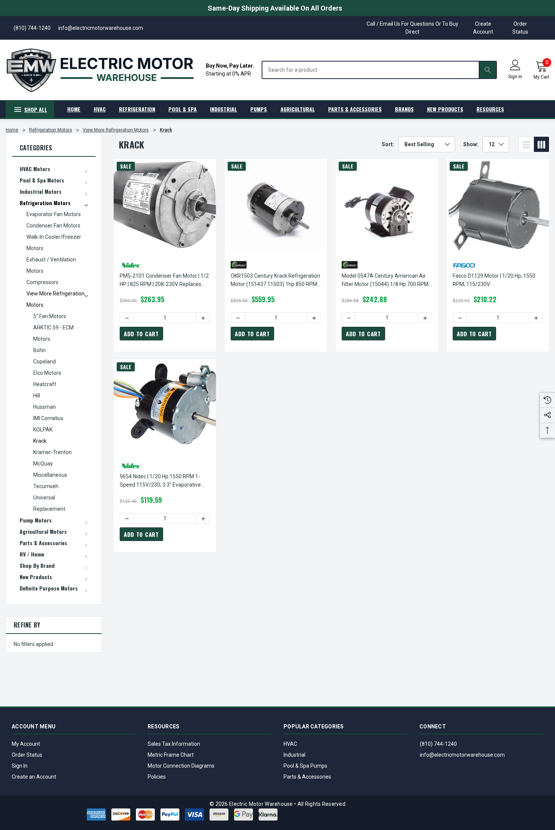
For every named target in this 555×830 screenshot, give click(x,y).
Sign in (515, 76)
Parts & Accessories (307, 777)
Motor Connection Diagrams (181, 766)
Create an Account (34, 777)
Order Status (520, 28)
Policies (157, 777)
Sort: (388, 144)
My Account (26, 744)
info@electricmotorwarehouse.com (462, 755)
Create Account (483, 28)
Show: (470, 144)
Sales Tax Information (174, 744)
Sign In (20, 766)
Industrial (294, 755)
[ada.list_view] (526, 144)
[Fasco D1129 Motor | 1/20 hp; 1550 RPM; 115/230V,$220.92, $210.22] (498, 206)
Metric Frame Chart (171, 755)
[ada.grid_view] (541, 144)
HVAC (290, 744)
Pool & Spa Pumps (305, 766)
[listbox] (426, 144)
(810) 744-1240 (438, 744)
